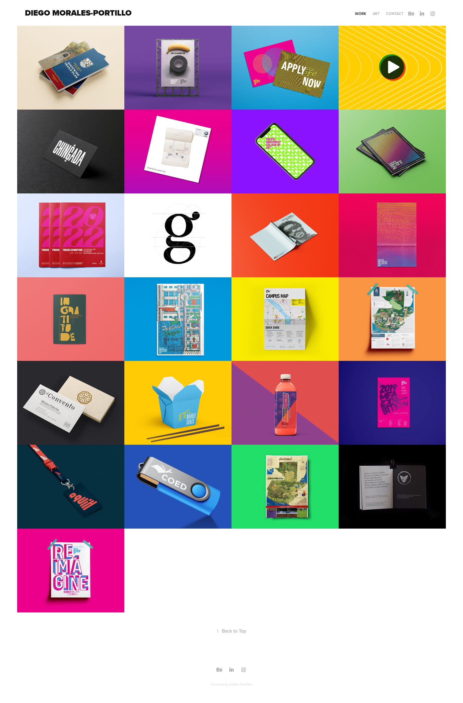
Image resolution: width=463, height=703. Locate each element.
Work (360, 13)
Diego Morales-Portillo (78, 13)
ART (376, 13)
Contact (395, 13)
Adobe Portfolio (240, 684)
